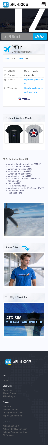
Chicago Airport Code (13, 413)
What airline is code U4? (19, 171)
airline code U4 (15, 181)
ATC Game (8, 406)
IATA (21, 58)
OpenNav (7, 390)
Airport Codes (9, 393)
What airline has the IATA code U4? (24, 178)
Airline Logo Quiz (11, 426)
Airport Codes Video (12, 416)
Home (5, 380)
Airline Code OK (10, 410)
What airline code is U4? (19, 176)
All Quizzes (8, 435)
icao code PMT (15, 193)
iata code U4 (14, 183)
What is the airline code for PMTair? (24, 164)
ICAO (7, 58)
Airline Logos (9, 396)
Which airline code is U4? (20, 174)
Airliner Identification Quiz (15, 429)
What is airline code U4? (19, 166)
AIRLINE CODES (19, 4)
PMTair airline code (17, 186)
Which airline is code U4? (20, 169)
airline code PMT (16, 190)
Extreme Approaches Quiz (15, 432)
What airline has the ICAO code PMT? (26, 188)
